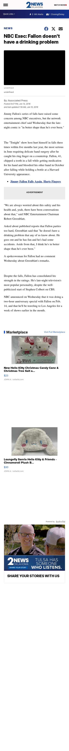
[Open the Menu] (5, 5)
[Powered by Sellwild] (60, 522)
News (8, 28)
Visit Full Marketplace (54, 332)
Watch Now (59, 5)
